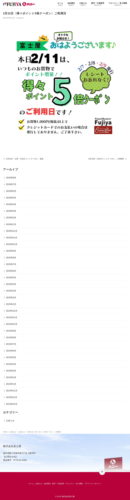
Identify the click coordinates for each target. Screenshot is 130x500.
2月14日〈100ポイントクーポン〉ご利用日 (106, 159)
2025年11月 (11, 238)
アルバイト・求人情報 (118, 4)
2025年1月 (11, 304)
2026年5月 (11, 198)
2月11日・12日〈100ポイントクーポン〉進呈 (25, 159)
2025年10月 (11, 244)
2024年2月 (11, 377)
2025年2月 (11, 297)
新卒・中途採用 (97, 4)
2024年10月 (11, 324)
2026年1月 (11, 224)
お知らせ (83, 4)
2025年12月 (11, 231)
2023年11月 (11, 397)
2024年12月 (11, 311)
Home (5, 432)
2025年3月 (11, 291)
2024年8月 (11, 337)
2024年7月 (11, 344)
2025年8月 (11, 258)
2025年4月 (11, 284)
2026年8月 (11, 178)
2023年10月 (11, 404)
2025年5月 (11, 277)
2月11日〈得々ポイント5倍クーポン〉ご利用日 (44, 432)
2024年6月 (11, 351)
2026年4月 (11, 204)
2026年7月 (11, 184)
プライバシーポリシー (92, 484)
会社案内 (71, 4)
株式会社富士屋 (68, 496)
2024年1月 (11, 384)
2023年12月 (11, 391)
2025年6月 (11, 271)
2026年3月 (11, 211)
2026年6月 (11, 191)
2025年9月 (11, 251)
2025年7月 (11, 264)
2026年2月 (11, 218)
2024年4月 (11, 364)
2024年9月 (11, 331)
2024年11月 (11, 317)
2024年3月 (11, 371)
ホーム (60, 4)
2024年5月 (11, 357)
